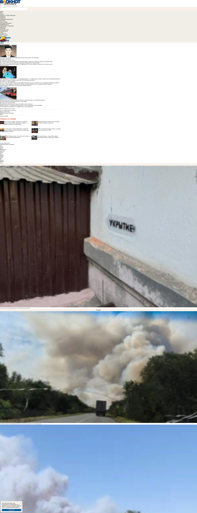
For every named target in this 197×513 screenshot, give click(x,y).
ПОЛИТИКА (2, 28)
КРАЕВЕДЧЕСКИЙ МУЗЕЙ (6, 19)
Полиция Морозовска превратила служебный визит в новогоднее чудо (16, 106)
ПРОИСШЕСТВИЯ (4, 30)
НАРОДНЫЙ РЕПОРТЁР (6, 23)
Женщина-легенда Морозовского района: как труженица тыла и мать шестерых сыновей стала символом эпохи (26, 64)
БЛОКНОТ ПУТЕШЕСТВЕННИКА (7, 15)
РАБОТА (9, 37)
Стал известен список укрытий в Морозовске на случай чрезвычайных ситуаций (15, 308)
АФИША (2, 14)
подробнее (11, 144)
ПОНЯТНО (12, 510)
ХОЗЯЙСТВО (3, 33)
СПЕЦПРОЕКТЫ (4, 31)
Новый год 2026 (3, 86)
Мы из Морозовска (4, 65)
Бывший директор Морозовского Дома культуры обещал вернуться (15, 85)
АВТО (1, 13)
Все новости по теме (5, 60)
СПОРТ (1, 32)
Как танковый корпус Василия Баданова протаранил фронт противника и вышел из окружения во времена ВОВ (26, 61)
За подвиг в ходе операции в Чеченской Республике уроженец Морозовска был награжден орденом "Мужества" (26, 84)
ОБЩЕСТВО (3, 27)
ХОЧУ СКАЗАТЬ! (4, 35)
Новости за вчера (4, 116)
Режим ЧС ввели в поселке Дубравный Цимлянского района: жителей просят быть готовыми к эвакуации (21, 423)
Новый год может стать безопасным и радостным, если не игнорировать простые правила (21, 105)
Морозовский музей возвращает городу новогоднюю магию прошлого (16, 104)
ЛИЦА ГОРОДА (3, 22)
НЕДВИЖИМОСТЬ (4, 24)
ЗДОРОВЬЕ (3, 16)
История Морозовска (5, 44)
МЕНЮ (1, 11)
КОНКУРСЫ (3, 18)
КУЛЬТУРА (2, 20)
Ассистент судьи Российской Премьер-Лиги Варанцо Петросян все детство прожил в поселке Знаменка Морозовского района (29, 82)
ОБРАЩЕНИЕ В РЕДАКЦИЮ (7, 26)
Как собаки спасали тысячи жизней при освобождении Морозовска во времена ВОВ (19, 62)
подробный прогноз (4, 144)
